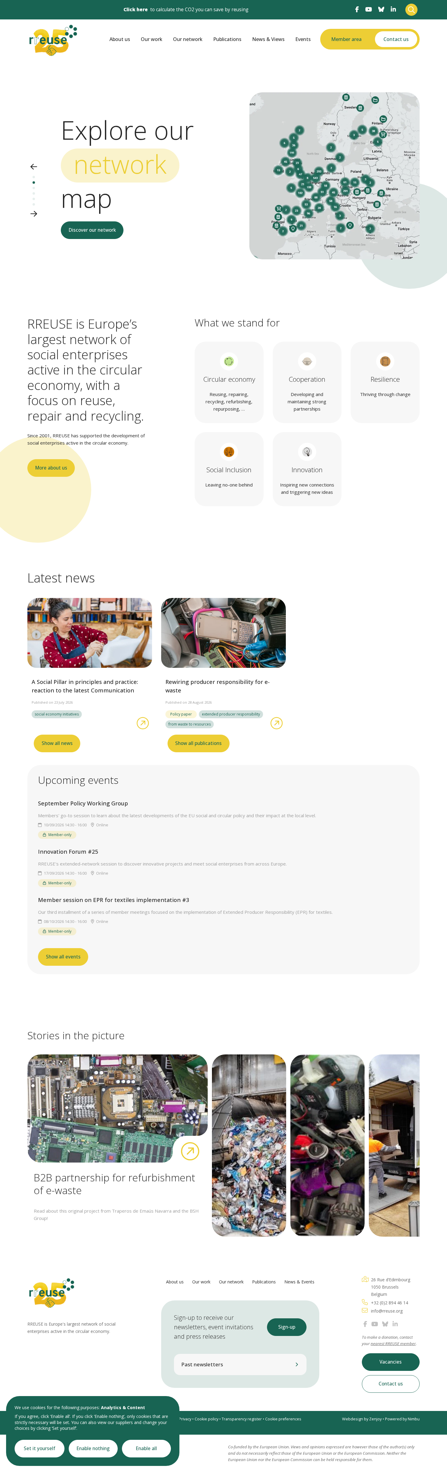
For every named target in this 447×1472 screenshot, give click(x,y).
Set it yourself (39, 1448)
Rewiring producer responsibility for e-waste (217, 686)
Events (303, 39)
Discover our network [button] (92, 230)
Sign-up (286, 1327)
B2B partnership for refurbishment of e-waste (114, 1184)
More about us (51, 468)
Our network (188, 39)
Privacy (185, 1419)
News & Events (299, 1282)
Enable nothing (93, 1448)
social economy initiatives (57, 714)
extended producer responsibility (231, 714)
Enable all (146, 1448)
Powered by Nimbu (402, 1419)
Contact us (396, 39)
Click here (135, 9)
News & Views (268, 39)
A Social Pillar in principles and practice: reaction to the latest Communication (85, 686)
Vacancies (390, 1362)
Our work (151, 39)
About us (119, 39)
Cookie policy (206, 1419)
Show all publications (198, 743)
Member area (346, 39)
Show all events (63, 957)
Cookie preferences (283, 1419)
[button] (33, 167)
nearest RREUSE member (393, 1343)
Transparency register (242, 1419)
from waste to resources (189, 724)
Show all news (57, 743)
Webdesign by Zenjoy (362, 1419)
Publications (227, 39)
